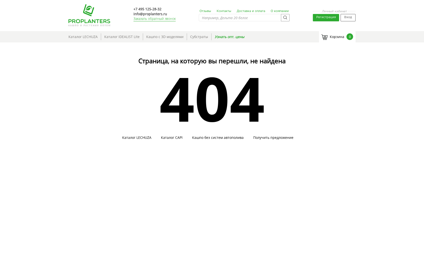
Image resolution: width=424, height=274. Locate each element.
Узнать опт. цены (229, 36)
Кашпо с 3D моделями (165, 36)
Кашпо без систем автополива (218, 137)
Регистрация (326, 17)
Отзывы (205, 11)
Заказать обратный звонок (154, 18)
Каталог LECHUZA (83, 36)
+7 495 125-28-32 (147, 9)
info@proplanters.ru (150, 14)
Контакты (224, 11)
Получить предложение (273, 137)
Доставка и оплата (251, 11)
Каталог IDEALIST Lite (122, 36)
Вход (348, 17)
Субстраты (199, 36)
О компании (280, 11)
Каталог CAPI (172, 137)
